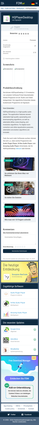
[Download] (35, 329)
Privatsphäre (28, 406)
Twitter (13, 415)
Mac (2, 8)
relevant (18, 149)
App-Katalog (8, 406)
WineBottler (14, 349)
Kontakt (31, 409)
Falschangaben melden (12, 58)
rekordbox (14, 339)
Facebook (28, 415)
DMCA (18, 406)
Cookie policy (9, 409)
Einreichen (21, 409)
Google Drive (15, 329)
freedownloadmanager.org (23, 420)
